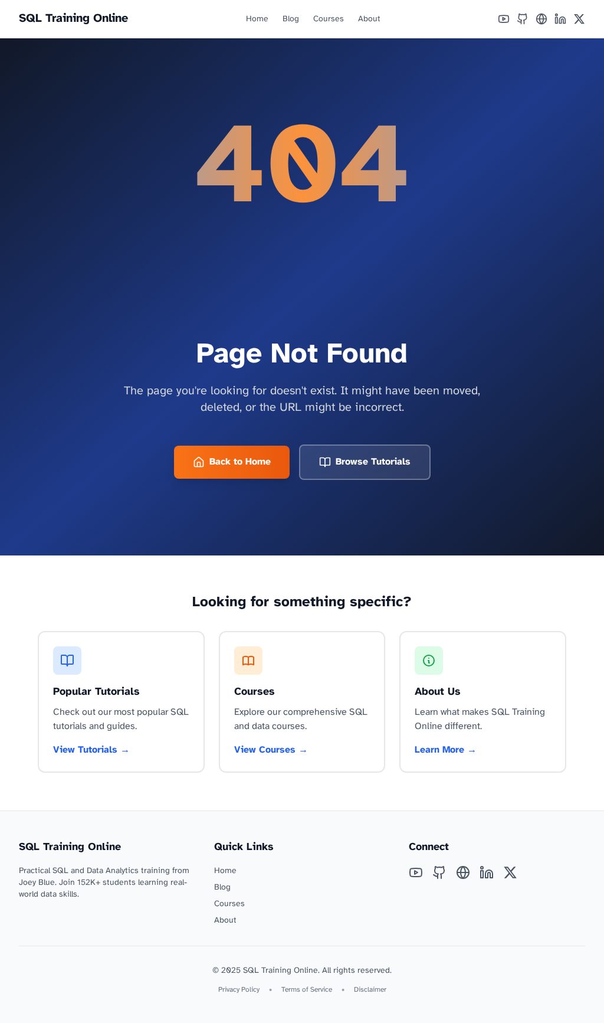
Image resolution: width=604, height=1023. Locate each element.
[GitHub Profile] (522, 19)
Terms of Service (306, 989)
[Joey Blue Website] (541, 19)
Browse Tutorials (373, 462)
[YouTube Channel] (504, 19)
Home (257, 19)
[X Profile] (579, 19)
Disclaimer (370, 989)
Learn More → (446, 750)
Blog (291, 19)
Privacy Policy (239, 989)
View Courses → (271, 750)
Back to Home (240, 462)
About (369, 19)
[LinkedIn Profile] (560, 19)
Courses (328, 19)
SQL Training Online (73, 18)
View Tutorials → (91, 750)
